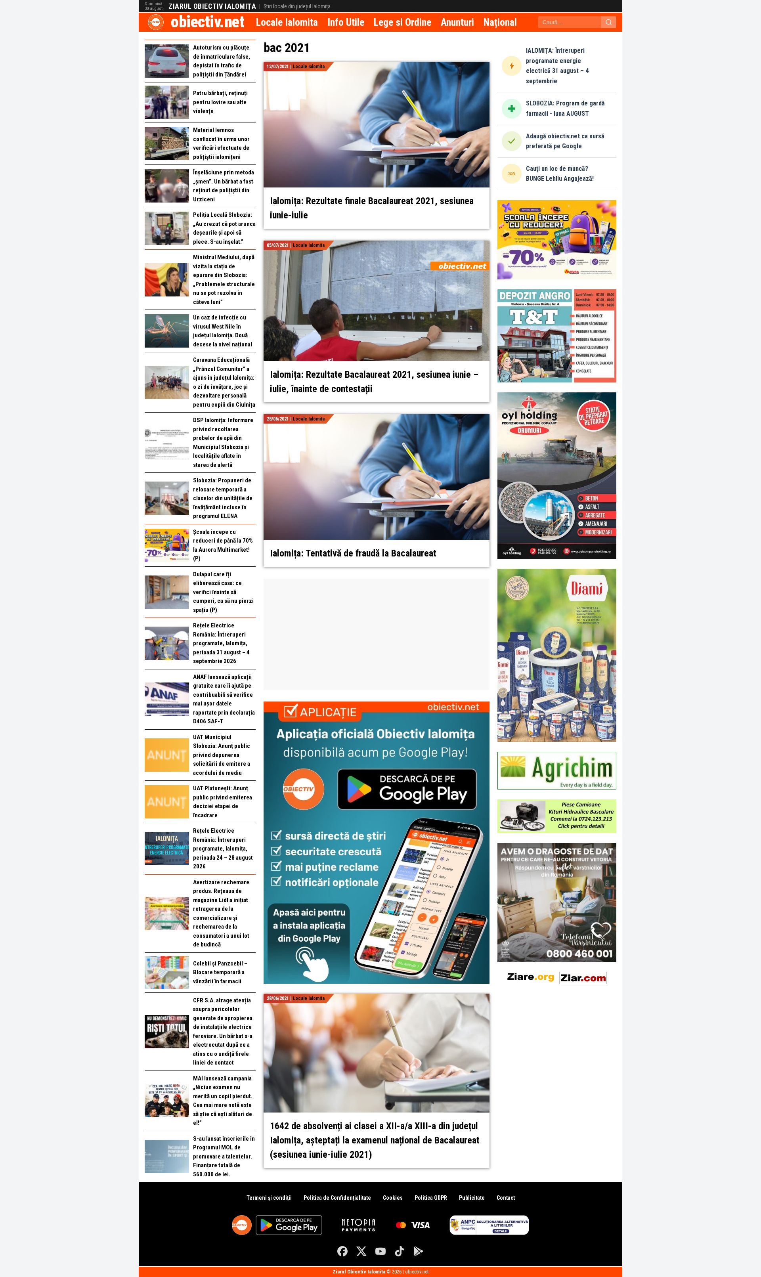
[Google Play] (418, 1251)
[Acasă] (156, 22)
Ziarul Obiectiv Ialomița (212, 6)
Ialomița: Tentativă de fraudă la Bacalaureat (353, 553)
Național (500, 22)
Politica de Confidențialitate (337, 1198)
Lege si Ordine (402, 22)
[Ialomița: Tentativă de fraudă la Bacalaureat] (376, 418)
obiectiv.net (207, 22)
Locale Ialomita (287, 22)
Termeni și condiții (269, 1198)
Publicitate (472, 1198)
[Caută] (608, 22)
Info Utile (345, 22)
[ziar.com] (583, 976)
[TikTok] (399, 1251)
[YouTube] (380, 1251)
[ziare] (530, 976)
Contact (506, 1198)
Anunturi (457, 22)
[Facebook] (342, 1251)
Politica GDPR (431, 1198)
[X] (361, 1251)
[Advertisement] (376, 634)
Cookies (393, 1198)
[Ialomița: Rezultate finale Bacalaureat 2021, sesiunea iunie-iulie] (376, 66)
